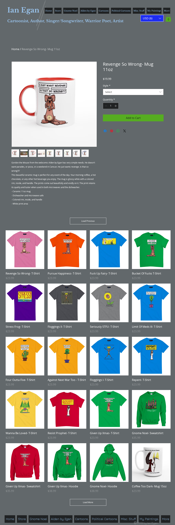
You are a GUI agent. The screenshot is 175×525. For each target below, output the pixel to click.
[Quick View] (25, 249)
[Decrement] (105, 106)
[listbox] (152, 18)
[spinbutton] (111, 106)
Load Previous (88, 221)
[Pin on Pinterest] (112, 131)
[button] (168, 18)
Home (15, 49)
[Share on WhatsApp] (118, 131)
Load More (88, 502)
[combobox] (133, 92)
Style (106, 85)
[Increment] (116, 106)
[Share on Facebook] (105, 131)
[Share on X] (125, 131)
